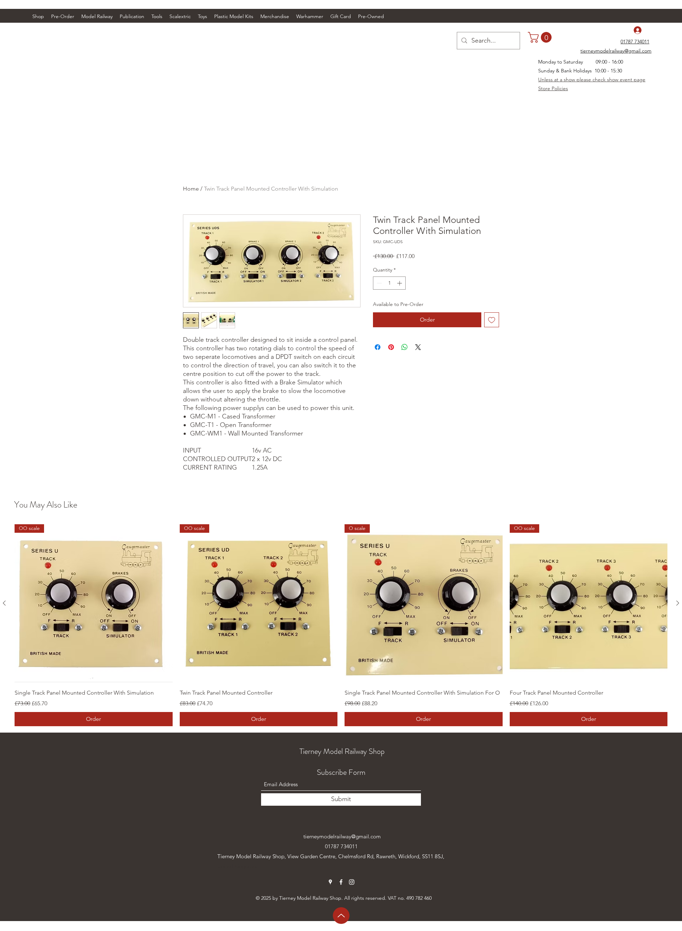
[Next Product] (677, 603)
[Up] (341, 915)
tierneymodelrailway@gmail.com (342, 836)
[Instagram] (351, 882)
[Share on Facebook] (377, 347)
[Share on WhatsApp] (404, 347)
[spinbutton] (389, 283)
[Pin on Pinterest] (391, 347)
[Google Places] (330, 882)
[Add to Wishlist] (491, 319)
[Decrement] (378, 283)
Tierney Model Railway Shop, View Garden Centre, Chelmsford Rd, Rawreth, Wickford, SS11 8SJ (330, 856)
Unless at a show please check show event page (591, 79)
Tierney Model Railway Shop (342, 751)
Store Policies (553, 88)
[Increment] (400, 283)
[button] (97, 16)
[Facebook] (341, 882)
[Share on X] (418, 347)
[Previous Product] (4, 603)
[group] (341, 625)
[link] (541, 37)
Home (191, 188)
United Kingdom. (237, 866)
